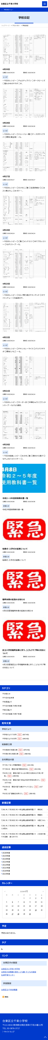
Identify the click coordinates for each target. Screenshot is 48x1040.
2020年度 (6, 870)
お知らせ (7, 693)
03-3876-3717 (13, 1028)
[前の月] (4, 891)
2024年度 (6, 859)
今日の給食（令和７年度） (13, 714)
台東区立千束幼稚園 (9, 989)
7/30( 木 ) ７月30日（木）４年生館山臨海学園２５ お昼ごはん (23, 820)
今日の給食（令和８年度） (13, 706)
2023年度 (6, 861)
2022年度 (6, 865)
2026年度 (6, 852)
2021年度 (6, 867)
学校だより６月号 (16, 738)
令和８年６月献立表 (17, 754)
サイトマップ (9, 1031)
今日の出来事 (9, 697)
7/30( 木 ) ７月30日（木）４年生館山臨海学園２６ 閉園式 (22, 815)
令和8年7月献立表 (17, 750)
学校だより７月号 (16, 734)
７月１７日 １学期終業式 (19, 765)
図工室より (8, 710)
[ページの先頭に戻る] (45, 1037)
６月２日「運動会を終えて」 (19, 793)
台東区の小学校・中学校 (10, 969)
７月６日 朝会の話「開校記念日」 (22, 769)
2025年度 (6, 856)
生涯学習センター (8, 975)
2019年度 (6, 873)
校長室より (8, 701)
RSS (6, 997)
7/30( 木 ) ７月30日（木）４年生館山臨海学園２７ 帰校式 (22, 809)
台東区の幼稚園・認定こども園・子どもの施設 (18, 972)
